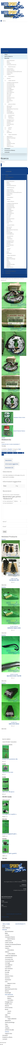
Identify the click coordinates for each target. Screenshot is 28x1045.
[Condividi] (3, 1042)
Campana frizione (11, 64)
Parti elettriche (10, 113)
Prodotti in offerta (7, 1037)
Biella (6, 933)
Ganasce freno (9, 976)
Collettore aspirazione (11, 955)
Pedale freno (8, 1004)
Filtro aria (7, 970)
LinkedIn (15, 453)
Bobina (9, 998)
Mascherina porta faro (12, 109)
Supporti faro (10, 146)
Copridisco (8, 967)
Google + (20, 453)
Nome (5, 521)
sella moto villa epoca (8, 792)
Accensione (10, 996)
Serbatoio (9, 132)
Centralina (11, 118)
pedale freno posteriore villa (10, 759)
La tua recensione (8, 503)
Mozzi (9, 129)
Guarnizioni (8, 979)
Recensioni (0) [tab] (9, 467)
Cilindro (9, 78)
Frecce (7, 974)
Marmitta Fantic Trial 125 (14, 676)
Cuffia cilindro (11, 80)
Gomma (7, 978)
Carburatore (8, 941)
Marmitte (12, 674)
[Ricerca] (1, 164)
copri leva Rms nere (7, 772)
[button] (4, 158)
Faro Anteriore (9, 968)
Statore (14, 451)
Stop (6, 1024)
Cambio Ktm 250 (14, 580)
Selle (16, 722)
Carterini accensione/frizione (14, 71)
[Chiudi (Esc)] (5, 1042)
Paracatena (11, 76)
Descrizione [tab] (8, 460)
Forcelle (7, 972)
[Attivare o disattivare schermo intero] (2, 1042)
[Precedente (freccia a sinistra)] (0, 1044)
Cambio (12, 578)
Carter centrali (9, 942)
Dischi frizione (11, 67)
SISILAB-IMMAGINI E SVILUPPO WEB (14, 914)
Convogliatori (8, 965)
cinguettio (10, 453)
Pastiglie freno (9, 1002)
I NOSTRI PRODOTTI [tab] (20, 924)
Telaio (6, 1026)
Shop (3, 926)
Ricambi (7, 58)
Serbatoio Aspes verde (13, 628)
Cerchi (9, 1011)
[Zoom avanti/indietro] (0, 1042)
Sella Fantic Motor (14, 724)
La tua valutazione (8, 501)
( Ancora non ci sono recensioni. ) (11, 444)
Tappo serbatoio (12, 134)
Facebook (4, 453)
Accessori (5, 1035)
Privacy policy (5, 917)
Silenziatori (8, 1020)
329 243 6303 (23, 886)
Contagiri (7, 963)
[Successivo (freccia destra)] (2, 1044)
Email (5, 526)
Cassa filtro (8, 946)
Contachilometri (9, 961)
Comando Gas (9, 959)
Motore (7, 991)
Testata (7, 1028)
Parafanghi (8, 992)
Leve (8, 102)
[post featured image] (5, 768)
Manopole (7, 985)
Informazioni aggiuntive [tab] (11, 464)
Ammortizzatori (11, 60)
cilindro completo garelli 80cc (10, 853)
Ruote (8, 125)
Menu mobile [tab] (6, 924)
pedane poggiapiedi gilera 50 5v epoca (12, 834)
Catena (9, 74)
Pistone (7, 1005)
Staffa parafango (11, 138)
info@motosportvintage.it (19, 890)
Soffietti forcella (9, 1030)
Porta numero (9, 1007)
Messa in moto (12, 104)
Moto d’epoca (6, 928)
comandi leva (8, 957)
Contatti (7, 152)
